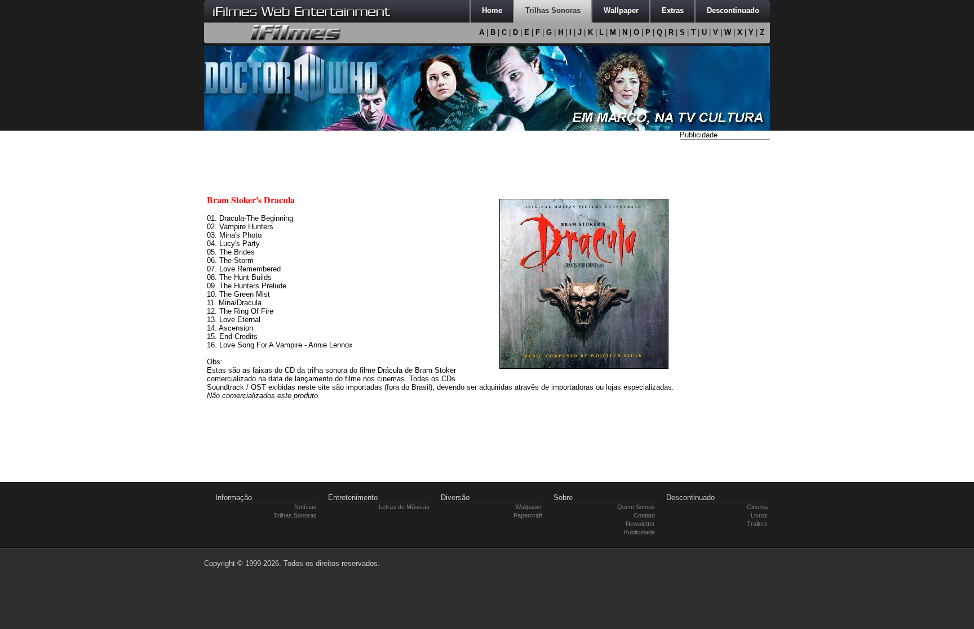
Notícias (305, 506)
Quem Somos (636, 506)
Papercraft (527, 515)
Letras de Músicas (404, 506)
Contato (644, 515)
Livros (759, 515)
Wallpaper (528, 506)
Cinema (757, 506)
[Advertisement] (725, 311)
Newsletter (640, 523)
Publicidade (639, 532)
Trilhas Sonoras (295, 515)
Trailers (757, 523)
